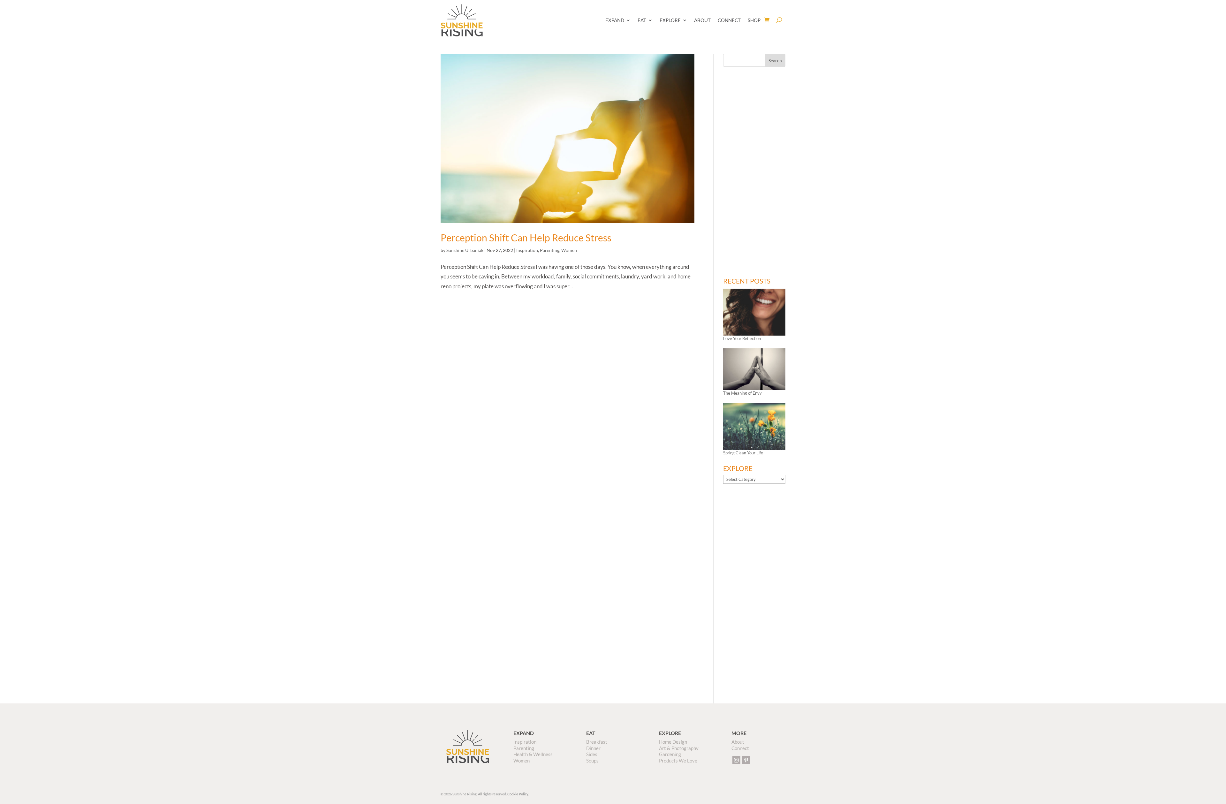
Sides (591, 754)
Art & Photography (679, 748)
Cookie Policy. (518, 794)
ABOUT (702, 20)
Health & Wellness (533, 754)
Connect (740, 748)
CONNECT (729, 20)
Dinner (593, 748)
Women (569, 250)
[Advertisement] (754, 172)
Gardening (670, 754)
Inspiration (527, 250)
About (737, 742)
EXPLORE (670, 20)
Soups (592, 760)
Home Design (673, 742)
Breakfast (596, 742)
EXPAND (614, 20)
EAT (642, 20)
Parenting (549, 250)
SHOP (754, 20)
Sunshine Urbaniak (464, 250)
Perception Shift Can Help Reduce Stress (526, 237)
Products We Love (678, 760)
